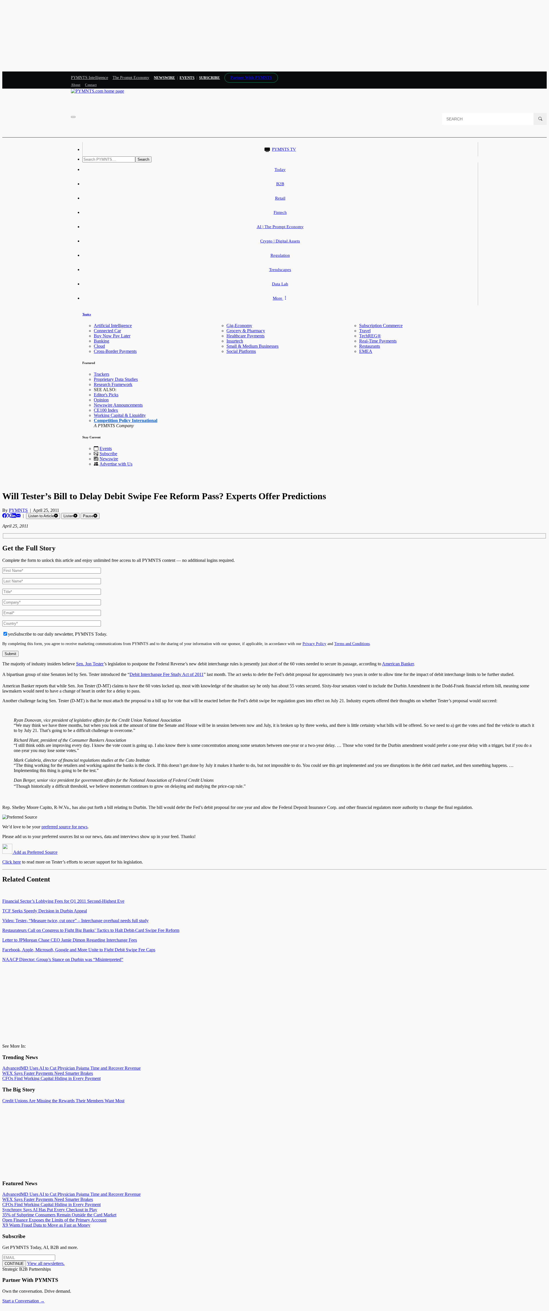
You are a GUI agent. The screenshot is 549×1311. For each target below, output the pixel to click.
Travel (365, 330)
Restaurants (369, 346)
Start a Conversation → (23, 1300)
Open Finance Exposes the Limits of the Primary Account (54, 1220)
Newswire (164, 77)
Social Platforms (241, 351)
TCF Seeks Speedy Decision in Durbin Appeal (44, 910)
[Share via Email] (18, 515)
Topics (86, 314)
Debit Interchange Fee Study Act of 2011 (167, 674)
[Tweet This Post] (9, 515)
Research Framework (113, 384)
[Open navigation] (73, 117)
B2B (280, 184)
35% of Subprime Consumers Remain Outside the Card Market (59, 1214)
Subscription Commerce (381, 325)
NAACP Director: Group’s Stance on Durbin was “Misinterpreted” (62, 959)
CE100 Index (106, 410)
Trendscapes (280, 269)
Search (143, 159)
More (278, 298)
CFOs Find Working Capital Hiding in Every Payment (51, 1078)
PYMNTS (18, 510)
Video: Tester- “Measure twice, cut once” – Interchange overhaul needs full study (75, 920)
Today (280, 169)
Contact (91, 85)
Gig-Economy (239, 325)
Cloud (99, 346)
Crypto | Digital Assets (280, 241)
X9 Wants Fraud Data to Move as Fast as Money (46, 1225)
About (75, 85)
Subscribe (108, 453)
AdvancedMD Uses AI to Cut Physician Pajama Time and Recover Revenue (71, 1068)
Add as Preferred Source (34, 852)
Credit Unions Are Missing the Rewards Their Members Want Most (63, 1100)
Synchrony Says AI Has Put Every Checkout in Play (49, 1209)
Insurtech (234, 341)
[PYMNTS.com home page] (97, 91)
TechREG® (370, 335)
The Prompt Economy (131, 77)
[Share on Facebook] (4, 515)
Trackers (101, 374)
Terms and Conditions (352, 643)
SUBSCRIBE (209, 77)
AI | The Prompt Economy (280, 226)
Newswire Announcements (118, 405)
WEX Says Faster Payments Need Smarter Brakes (47, 1073)
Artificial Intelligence (113, 325)
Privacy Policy (314, 643)
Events (187, 77)
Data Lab (280, 284)
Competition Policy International (125, 420)
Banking (101, 341)
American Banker (398, 663)
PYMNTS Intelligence (89, 77)
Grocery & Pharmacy (245, 330)
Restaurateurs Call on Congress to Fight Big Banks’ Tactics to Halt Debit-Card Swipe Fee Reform (90, 930)
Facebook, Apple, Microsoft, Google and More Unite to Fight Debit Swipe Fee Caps (78, 949)
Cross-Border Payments (115, 351)
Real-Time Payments (378, 341)
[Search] (540, 119)
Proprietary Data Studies (116, 379)
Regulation (280, 255)
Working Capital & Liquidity (120, 415)
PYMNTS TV (284, 149)
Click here (11, 862)
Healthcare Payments (245, 335)
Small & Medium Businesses (252, 346)
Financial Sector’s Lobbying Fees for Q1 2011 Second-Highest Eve (63, 901)
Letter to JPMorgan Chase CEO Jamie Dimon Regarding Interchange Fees (69, 940)
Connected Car (107, 330)
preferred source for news (64, 826)
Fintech (280, 212)
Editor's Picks (106, 394)
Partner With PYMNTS (251, 77)
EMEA (365, 351)
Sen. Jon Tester (90, 663)
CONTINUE (14, 1264)
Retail (280, 198)
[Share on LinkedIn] (13, 515)
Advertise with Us (116, 463)
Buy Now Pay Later (112, 335)
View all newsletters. (46, 1263)
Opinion (101, 399)
